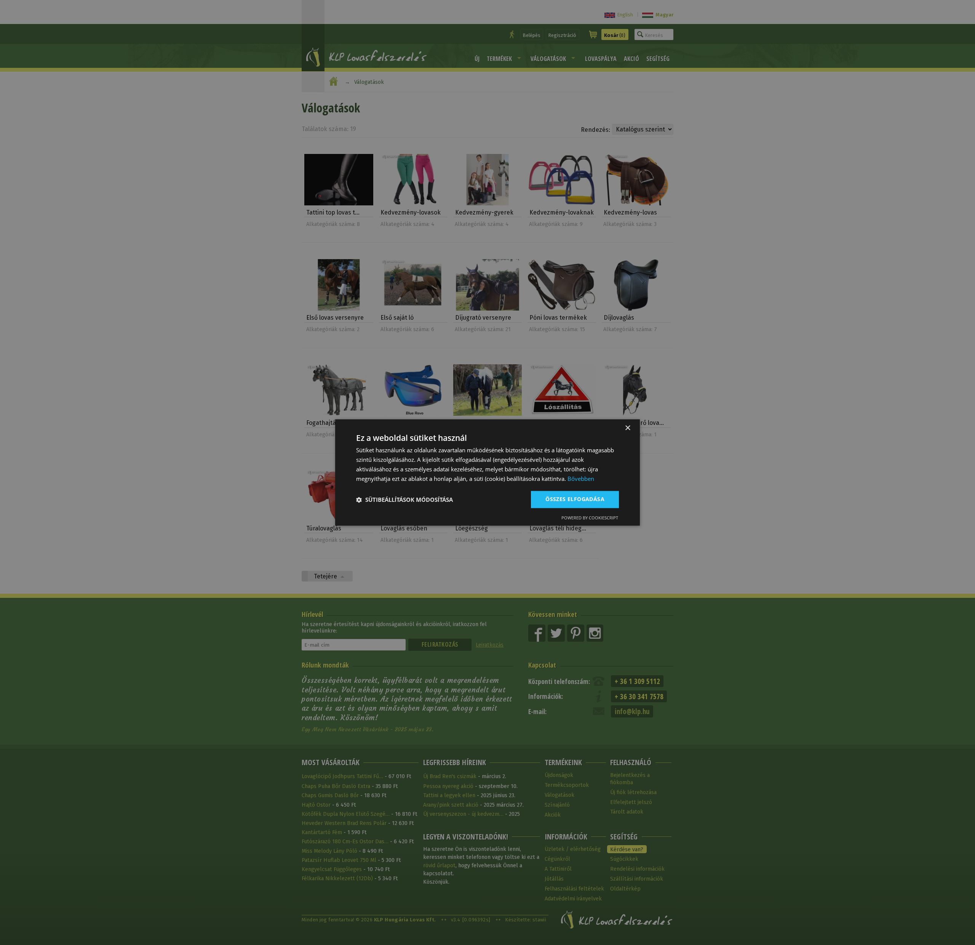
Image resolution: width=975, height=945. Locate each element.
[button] (404, 499)
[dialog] (487, 472)
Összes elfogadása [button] (574, 499)
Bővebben (580, 478)
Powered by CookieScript (589, 518)
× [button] (627, 428)
